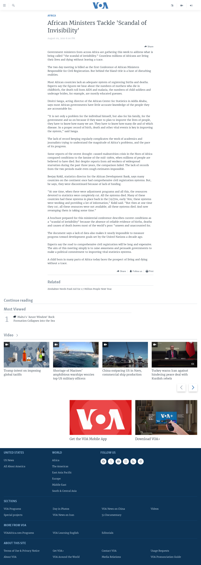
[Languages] (172, 5)
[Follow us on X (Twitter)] (111, 461)
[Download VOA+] (166, 417)
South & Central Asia (64, 491)
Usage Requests (160, 550)
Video (8, 335)
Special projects (13, 515)
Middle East (59, 484)
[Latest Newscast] (191, 5)
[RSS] (133, 461)
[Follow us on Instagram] (126, 461)
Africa (52, 15)
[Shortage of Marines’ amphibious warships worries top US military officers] (76, 355)
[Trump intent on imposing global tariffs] (26, 355)
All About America (14, 466)
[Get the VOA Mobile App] (101, 417)
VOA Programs (12, 508)
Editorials (107, 532)
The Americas (60, 466)
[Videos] (182, 5)
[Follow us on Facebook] (103, 461)
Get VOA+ (58, 550)
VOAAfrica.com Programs (19, 532)
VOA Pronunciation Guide (166, 556)
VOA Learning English (66, 532)
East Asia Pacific (62, 472)
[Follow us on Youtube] (118, 461)
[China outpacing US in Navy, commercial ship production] (125, 355)
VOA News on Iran (63, 515)
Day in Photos (61, 508)
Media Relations (111, 556)
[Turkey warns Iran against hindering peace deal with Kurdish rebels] (174, 355)
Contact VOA (109, 550)
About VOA (10, 556)
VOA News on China (113, 508)
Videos (155, 508)
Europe (56, 478)
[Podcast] (141, 461)
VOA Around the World (66, 556)
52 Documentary (111, 515)
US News (9, 460)
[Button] (148, 46)
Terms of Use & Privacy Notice (21, 550)
